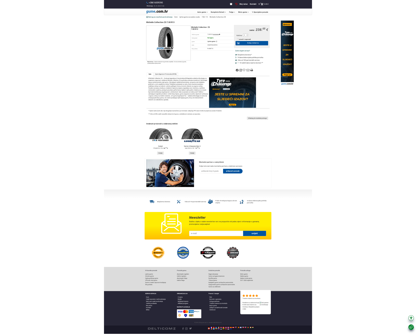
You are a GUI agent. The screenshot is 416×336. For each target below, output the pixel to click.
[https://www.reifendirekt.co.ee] (221, 328)
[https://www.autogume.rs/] (228, 328)
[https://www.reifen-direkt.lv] (226, 328)
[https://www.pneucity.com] (248, 327)
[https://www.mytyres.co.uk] (228, 327)
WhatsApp (155, 6)
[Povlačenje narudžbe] (236, 4)
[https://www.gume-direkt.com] (236, 327)
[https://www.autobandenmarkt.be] (238, 327)
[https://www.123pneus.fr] (211, 327)
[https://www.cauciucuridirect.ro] (211, 328)
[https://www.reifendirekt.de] (209, 327)
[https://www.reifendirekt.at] (233, 327)
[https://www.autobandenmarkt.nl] (226, 327)
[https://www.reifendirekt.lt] (223, 328)
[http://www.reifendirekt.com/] (231, 328)
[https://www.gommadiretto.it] (218, 327)
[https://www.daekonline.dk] (223, 327)
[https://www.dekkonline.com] (221, 327)
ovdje (244, 309)
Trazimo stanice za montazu (251, 298)
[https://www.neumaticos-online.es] (231, 327)
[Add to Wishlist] (244, 70)
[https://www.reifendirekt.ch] (214, 327)
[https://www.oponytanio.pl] (209, 328)
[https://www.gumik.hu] (253, 327)
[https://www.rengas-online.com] (240, 327)
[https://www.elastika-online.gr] (214, 328)
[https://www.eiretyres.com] (250, 327)
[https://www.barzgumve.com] (216, 328)
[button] (411, 318)
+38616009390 (156, 2)
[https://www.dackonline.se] (216, 327)
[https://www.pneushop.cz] (243, 327)
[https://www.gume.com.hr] (218, 328)
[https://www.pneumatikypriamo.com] (245, 327)
